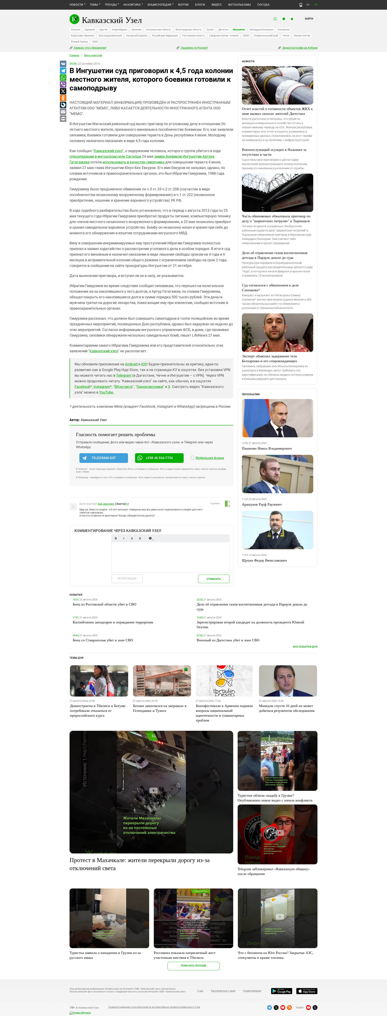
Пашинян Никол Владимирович (267, 448)
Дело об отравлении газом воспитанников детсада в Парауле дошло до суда (275, 255)
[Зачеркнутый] (140, 538)
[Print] (62, 118)
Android (131, 364)
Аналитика (132, 4)
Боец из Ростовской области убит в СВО (104, 604)
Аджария (90, 29)
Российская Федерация (165, 35)
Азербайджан (119, 29)
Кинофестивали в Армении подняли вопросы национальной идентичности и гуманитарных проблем (224, 713)
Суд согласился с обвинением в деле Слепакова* (270, 287)
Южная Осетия (302, 35)
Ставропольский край (266, 35)
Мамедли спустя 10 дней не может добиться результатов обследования (286, 708)
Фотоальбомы (239, 4)
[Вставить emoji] (150, 538)
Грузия (210, 29)
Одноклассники (150, 387)
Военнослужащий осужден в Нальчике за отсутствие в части (274, 152)
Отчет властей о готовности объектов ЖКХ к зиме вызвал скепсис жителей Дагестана (277, 111)
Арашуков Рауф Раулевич (262, 504)
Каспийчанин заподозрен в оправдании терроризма (113, 622)
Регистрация (127, 578)
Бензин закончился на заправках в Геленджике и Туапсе (159, 708)
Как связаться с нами (223, 990)
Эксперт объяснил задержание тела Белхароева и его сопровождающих (269, 358)
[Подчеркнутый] (132, 538)
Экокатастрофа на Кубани (299, 47)
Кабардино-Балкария (262, 29)
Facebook (82, 387)
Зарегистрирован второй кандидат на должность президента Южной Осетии (250, 624)
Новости (76, 4)
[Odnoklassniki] (62, 98)
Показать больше (193, 965)
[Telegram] (62, 70)
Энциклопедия (159, 4)
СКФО (246, 35)
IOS (144, 364)
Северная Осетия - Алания (223, 35)
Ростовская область (193, 35)
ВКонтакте (123, 387)
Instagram (102, 387)
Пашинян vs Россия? (194, 47)
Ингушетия (239, 29)
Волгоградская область (189, 29)
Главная (74, 55)
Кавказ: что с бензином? (89, 47)
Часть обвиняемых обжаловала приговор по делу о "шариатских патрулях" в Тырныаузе (276, 218)
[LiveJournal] (62, 105)
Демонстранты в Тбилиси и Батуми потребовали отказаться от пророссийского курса (97, 710)
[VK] (62, 64)
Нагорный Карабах (136, 35)
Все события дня (305, 646)
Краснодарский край (110, 35)
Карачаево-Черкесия (82, 35)
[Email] (62, 112)
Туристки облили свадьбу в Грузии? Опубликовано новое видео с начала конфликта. (275, 797)
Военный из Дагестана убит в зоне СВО (228, 640)
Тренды (111, 4)
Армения (136, 29)
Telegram (123, 375)
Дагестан (223, 29)
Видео (217, 4)
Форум (183, 4)
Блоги (200, 4)
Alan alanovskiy (106, 504)
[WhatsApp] (62, 77)
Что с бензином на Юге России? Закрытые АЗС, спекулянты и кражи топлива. (275, 955)
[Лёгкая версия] (300, 5)
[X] (62, 91)
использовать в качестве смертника (133, 162)
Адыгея (103, 29)
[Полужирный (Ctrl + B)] (116, 538)
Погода (263, 4)
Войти (309, 18)
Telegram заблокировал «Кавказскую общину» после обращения (274, 871)
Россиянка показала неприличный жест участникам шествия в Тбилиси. (184, 955)
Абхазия (75, 29)
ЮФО (95, 41)
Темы (94, 4)
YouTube (106, 392)
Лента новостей (93, 55)
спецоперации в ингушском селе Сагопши (105, 156)
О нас (200, 990)
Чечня (286, 35)
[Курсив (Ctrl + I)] (124, 538)
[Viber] (62, 84)
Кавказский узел (108, 151)
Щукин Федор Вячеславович (264, 560)
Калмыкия (283, 29)
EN (316, 4)
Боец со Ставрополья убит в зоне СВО (103, 640)
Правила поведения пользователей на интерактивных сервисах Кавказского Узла (154, 1007)
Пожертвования (252, 990)
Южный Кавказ (79, 41)
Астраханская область (158, 29)
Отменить (214, 579)
